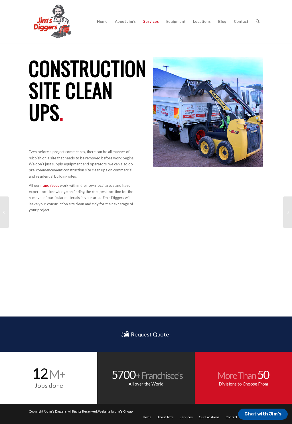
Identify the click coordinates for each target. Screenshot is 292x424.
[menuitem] (102, 21)
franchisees (49, 185)
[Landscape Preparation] (4, 212)
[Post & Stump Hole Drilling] (287, 212)
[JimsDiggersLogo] (52, 21)
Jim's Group (124, 411)
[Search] (257, 21)
